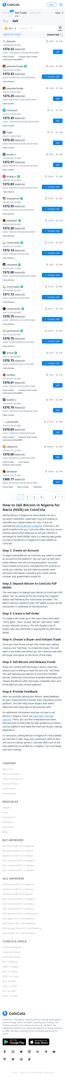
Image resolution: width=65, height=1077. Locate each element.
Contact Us (9, 817)
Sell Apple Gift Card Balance (19, 918)
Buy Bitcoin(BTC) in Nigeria (18, 846)
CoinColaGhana (12, 952)
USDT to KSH (10, 986)
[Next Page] (62, 497)
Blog (5, 832)
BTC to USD (9, 991)
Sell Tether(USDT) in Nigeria (19, 899)
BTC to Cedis (10, 971)
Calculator (9, 827)
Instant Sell (54, 76)
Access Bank (8, 487)
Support (7, 807)
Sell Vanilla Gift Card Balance (19, 933)
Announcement (11, 774)
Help (51, 4)
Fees (5, 812)
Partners (8, 822)
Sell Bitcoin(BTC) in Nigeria (18, 884)
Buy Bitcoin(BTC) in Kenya (18, 855)
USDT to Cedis (11, 976)
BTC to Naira (10, 962)
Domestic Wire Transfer (28, 57)
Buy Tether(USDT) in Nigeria (19, 860)
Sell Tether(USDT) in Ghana (18, 904)
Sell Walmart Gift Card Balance (20, 913)
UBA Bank (37, 487)
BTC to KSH (9, 981)
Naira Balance (8, 81)
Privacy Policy (11, 784)
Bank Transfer (8, 57)
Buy (5, 21)
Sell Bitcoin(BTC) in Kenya (18, 894)
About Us (8, 769)
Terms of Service (13, 779)
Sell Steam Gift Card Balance (19, 923)
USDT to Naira (11, 967)
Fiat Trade (21, 12)
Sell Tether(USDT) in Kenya (18, 909)
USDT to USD (10, 996)
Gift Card (35, 12)
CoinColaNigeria (12, 947)
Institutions (9, 793)
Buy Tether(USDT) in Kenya (18, 870)
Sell (15, 21)
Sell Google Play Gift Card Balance (22, 928)
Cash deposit (24, 462)
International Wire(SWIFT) (13, 59)
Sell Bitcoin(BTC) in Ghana (18, 889)
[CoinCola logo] (10, 4)
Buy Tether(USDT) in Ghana (18, 865)
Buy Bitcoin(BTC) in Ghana (18, 851)
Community (9, 788)
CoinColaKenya (11, 957)
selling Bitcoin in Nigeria (29, 525)
